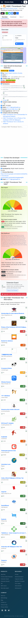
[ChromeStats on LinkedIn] (2, 610)
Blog (2, 600)
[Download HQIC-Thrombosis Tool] (20, 40)
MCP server (4, 585)
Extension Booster (5, 581)
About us (3, 595)
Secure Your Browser (12, 290)
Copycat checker (19, 579)
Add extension (18, 585)
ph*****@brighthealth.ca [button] (13, 107)
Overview (5, 17)
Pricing (16, 574)
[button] (2, 2)
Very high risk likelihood (8, 82)
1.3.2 (9, 76)
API (2, 583)
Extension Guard (5, 579)
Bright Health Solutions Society (9, 8)
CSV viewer (18, 583)
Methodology (4, 597)
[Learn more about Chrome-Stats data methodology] (19, 109)
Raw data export (5, 588)
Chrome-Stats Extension (7, 576)
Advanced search (19, 576)
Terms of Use (4, 604)
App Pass (3, 574)
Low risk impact (10, 80)
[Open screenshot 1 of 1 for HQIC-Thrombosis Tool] (13, 55)
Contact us (3, 602)
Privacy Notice (4, 607)
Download (13, 17)
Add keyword (18, 588)
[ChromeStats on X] (8, 610)
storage (5, 100)
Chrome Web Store (12, 109)
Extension (21, 8)
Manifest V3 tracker (19, 581)
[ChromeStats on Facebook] (5, 610)
